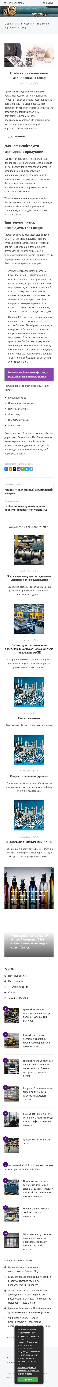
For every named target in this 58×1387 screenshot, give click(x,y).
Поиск (49, 3)
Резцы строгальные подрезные (29, 776)
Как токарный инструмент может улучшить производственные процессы (29, 1281)
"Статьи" (44, 527)
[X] (14, 469)
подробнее (10, 163)
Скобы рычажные (29, 718)
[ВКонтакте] (6, 469)
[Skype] (27, 469)
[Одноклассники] (10, 469)
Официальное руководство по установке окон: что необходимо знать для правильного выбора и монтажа (37, 1242)
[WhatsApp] (23, 469)
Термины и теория (18, 998)
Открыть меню (16, 3)
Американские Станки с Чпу (23, 1271)
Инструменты (15, 981)
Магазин (9, 1337)
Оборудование (20, 987)
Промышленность (18, 975)
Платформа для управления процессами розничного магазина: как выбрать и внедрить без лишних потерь (38, 1068)
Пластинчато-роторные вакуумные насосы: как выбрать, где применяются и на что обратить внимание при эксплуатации (38, 1189)
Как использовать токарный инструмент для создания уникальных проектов (29, 895)
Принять (28, 1379)
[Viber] (19, 469)
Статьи (11, 992)
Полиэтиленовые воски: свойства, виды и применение (36, 1212)
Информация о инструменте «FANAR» (29, 841)
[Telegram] (31, 469)
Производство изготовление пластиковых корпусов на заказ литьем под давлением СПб (29, 649)
